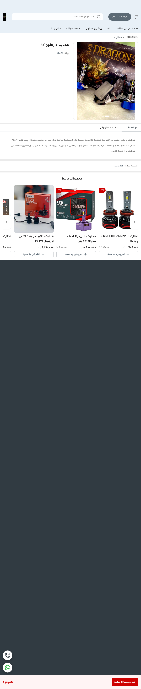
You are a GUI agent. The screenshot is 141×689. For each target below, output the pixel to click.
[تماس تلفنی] (7, 655)
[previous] (134, 222)
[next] (7, 222)
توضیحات (131, 128)
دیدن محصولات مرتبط (124, 682)
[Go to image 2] (103, 116)
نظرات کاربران (108, 128)
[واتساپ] (7, 667)
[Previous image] (78, 81)
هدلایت (118, 37)
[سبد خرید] (136, 17)
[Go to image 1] (107, 116)
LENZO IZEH (132, 37)
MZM (60, 53)
